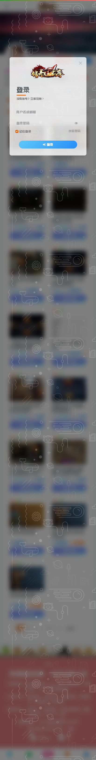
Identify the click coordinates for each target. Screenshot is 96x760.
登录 (50, 144)
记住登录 (25, 131)
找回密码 (75, 130)
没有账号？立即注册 (29, 98)
